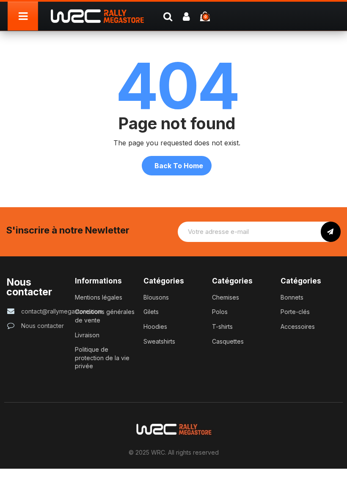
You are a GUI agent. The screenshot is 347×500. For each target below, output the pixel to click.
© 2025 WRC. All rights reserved (174, 452)
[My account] (186, 16)
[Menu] (23, 16)
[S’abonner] (331, 232)
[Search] (167, 16)
